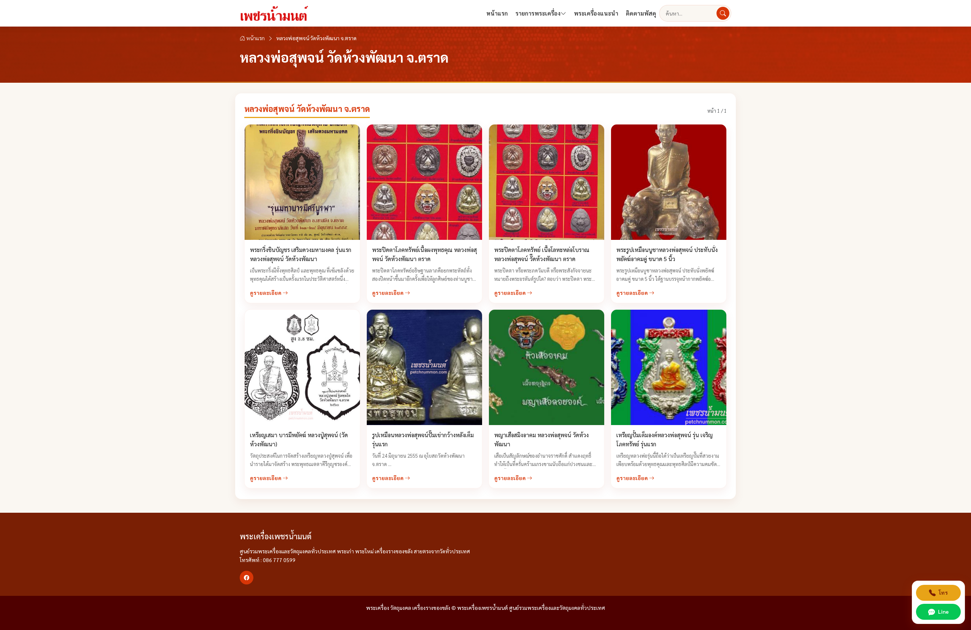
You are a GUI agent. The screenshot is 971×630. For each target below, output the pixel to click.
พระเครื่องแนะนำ (596, 13)
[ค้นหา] (722, 13)
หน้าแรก (497, 13)
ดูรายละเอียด (266, 292)
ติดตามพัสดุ (641, 13)
